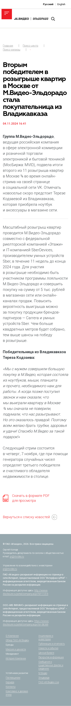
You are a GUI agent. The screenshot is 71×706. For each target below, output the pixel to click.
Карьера (10, 682)
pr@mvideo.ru (17, 556)
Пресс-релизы (11, 49)
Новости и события (48, 648)
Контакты (11, 686)
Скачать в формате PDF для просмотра (30, 498)
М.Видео (42, 673)
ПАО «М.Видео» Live (48, 682)
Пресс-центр (30, 45)
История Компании (16, 658)
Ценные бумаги (46, 652)
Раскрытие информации (51, 657)
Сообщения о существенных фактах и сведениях (50, 665)
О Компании (12, 635)
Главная (8, 45)
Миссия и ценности (16, 649)
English (61, 4)
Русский (48, 4)
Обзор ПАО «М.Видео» (17, 640)
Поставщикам (13, 677)
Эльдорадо (43, 677)
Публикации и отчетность (51, 643)
